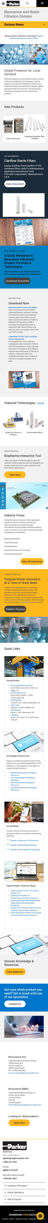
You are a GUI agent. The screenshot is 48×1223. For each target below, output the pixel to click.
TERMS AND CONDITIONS (37, 1219)
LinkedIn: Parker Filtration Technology (24, 850)
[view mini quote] (42, 3)
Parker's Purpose (15, 609)
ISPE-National (16, 700)
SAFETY (12, 1219)
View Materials (15, 971)
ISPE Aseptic (16, 710)
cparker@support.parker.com (16, 1158)
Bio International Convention (22, 685)
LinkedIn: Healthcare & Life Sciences (24, 841)
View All (40, 403)
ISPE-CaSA (15, 705)
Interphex (14, 715)
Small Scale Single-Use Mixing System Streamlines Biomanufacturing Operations (25, 902)
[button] (40, 1216)
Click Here (19, 1122)
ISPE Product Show (18, 693)
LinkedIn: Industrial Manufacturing (23, 845)
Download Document (17, 280)
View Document (15, 183)
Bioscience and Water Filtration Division (22, 14)
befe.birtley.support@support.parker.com (25, 1105)
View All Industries (32, 561)
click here (25, 602)
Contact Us (15, 1004)
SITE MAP (5, 1219)
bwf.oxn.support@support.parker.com (24, 1073)
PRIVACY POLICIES (22, 1219)
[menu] (3, 3)
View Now (15, 474)
